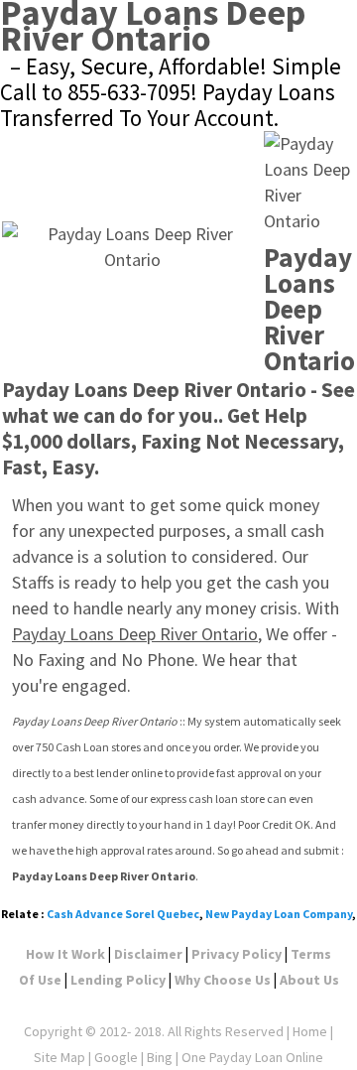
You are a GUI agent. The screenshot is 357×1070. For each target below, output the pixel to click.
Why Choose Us (223, 980)
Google (116, 1057)
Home (310, 1031)
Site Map (59, 1057)
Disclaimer (148, 954)
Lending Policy (118, 980)
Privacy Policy (236, 954)
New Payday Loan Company (278, 913)
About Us (309, 980)
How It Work (65, 954)
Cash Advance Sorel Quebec (123, 913)
